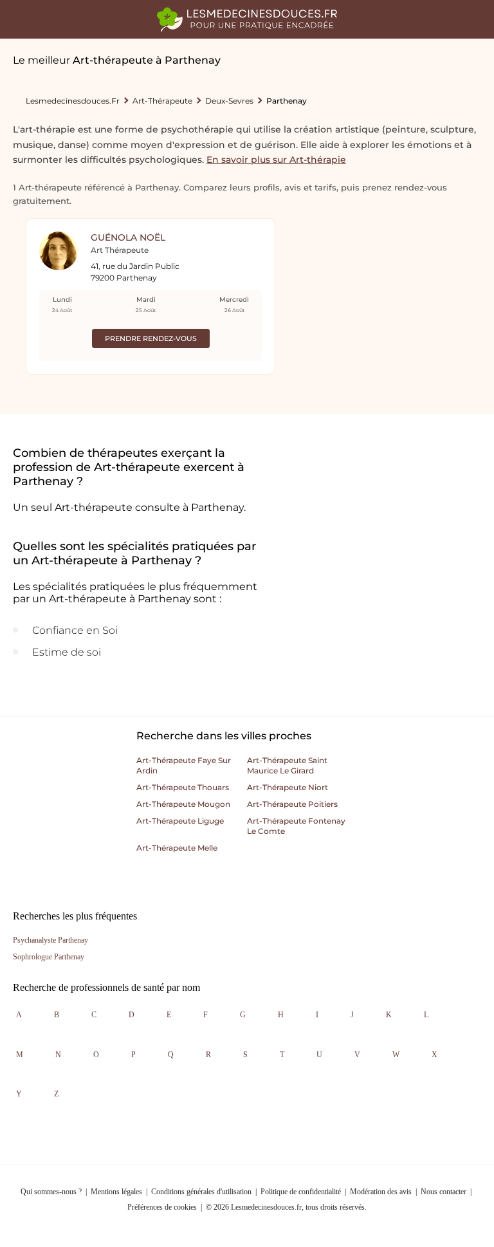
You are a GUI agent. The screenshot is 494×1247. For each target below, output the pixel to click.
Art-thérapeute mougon (183, 804)
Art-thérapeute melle (176, 848)
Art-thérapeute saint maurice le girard (287, 765)
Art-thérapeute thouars (182, 787)
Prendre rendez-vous (151, 338)
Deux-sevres (229, 101)
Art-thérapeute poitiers (292, 804)
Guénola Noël (128, 237)
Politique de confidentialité (301, 1191)
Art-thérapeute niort (287, 787)
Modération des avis (381, 1191)
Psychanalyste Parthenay (50, 940)
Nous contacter (443, 1191)
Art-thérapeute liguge (180, 821)
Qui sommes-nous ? (51, 1191)
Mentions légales (116, 1191)
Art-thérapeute (162, 101)
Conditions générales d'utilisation (201, 1191)
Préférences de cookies (162, 1207)
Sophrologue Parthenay (48, 956)
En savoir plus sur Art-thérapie (276, 159)
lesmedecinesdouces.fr (73, 101)
